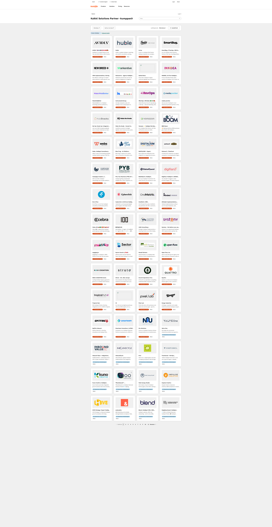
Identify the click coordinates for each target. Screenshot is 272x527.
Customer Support (103, 1)
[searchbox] (160, 18)
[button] (179, 14)
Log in (173, 1)
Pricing (120, 6)
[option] (96, 28)
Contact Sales (114, 1)
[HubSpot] (94, 6)
